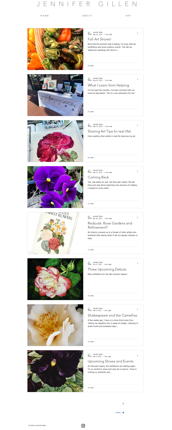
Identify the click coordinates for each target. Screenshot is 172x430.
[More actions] (138, 33)
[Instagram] (83, 425)
